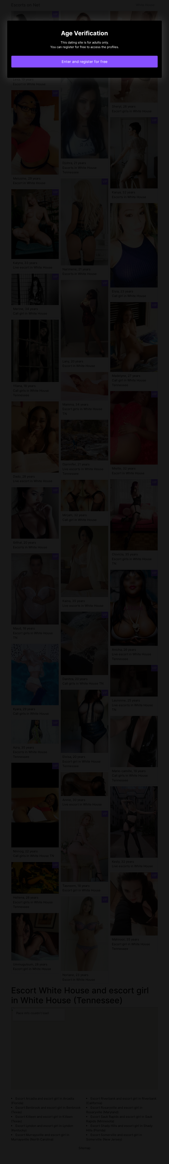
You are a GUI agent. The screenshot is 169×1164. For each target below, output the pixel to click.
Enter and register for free (84, 61)
